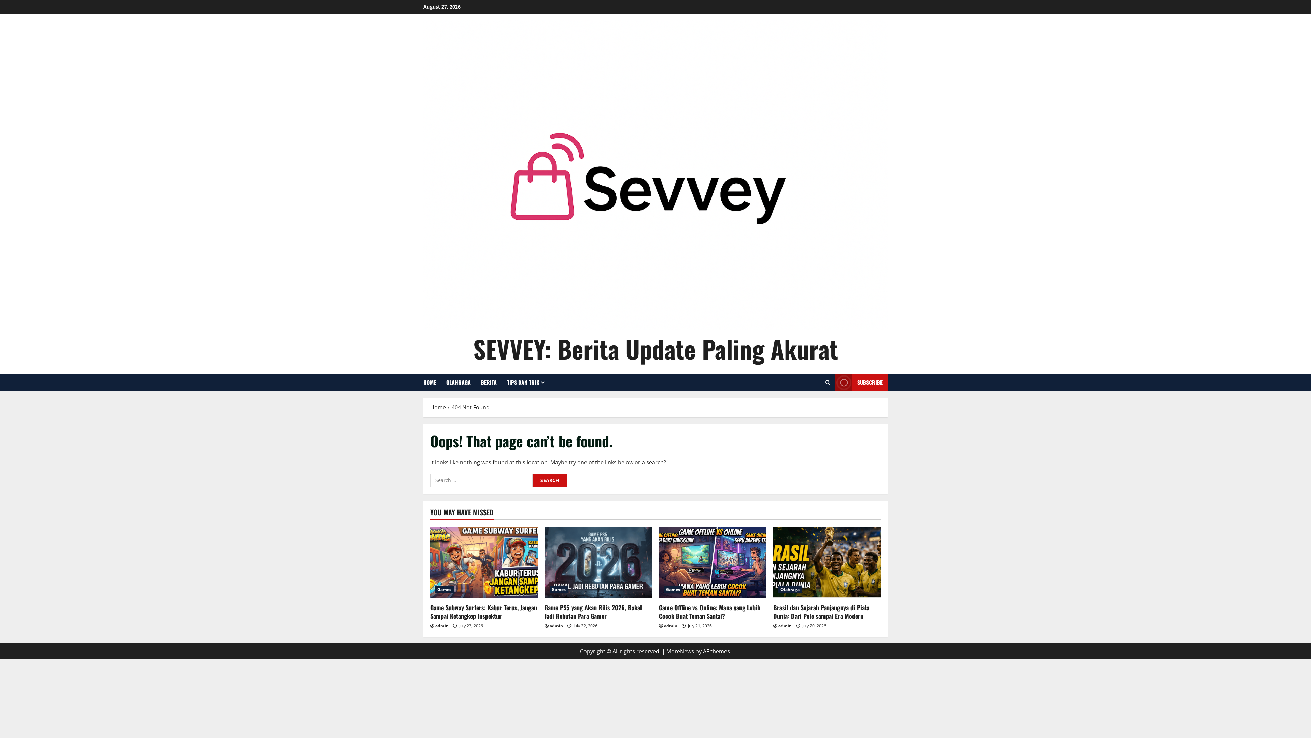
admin (442, 626)
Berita (489, 382)
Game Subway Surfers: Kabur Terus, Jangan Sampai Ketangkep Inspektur (483, 611)
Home (429, 382)
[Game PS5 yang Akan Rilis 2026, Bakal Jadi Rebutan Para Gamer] (598, 562)
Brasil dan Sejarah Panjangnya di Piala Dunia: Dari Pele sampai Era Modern (821, 611)
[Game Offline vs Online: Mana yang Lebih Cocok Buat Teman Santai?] (712, 562)
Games (444, 589)
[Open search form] (827, 382)
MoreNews (680, 651)
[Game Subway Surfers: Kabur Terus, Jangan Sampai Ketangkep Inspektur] (484, 562)
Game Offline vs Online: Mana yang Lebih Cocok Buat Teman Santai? (709, 611)
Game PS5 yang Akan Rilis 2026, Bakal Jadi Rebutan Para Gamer (593, 611)
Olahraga (458, 382)
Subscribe (870, 382)
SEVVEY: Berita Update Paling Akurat (655, 348)
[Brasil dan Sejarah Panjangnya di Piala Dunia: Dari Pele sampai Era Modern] (827, 562)
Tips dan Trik (523, 382)
